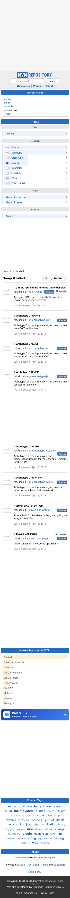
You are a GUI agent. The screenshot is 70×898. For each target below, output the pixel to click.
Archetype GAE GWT (28, 315)
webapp (45, 842)
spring (32, 838)
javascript (33, 824)
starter (48, 838)
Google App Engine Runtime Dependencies (40, 287)
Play (29, 864)
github (50, 820)
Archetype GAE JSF (27, 343)
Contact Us (30, 892)
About (49, 85)
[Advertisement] (35, 35)
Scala (22, 864)
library (61, 824)
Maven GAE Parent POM (29, 505)
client (51, 811)
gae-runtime (35, 291)
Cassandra (59, 864)
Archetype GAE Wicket (29, 477)
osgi (61, 829)
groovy (10, 824)
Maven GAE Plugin (27, 533)
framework (37, 819)
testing (59, 838)
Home (6, 271)
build (9, 811)
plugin (27, 833)
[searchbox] (27, 81)
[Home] (35, 76)
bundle (41, 811)
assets (58, 806)
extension (23, 819)
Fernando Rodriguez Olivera (48, 886)
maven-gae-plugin (39, 538)
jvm (43, 824)
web (35, 842)
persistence (14, 833)
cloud (11, 815)
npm (53, 829)
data (35, 815)
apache (32, 806)
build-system (24, 811)
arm (49, 806)
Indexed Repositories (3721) (35, 650)
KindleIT (8, 102)
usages (61, 291)
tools (24, 842)
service (21, 838)
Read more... (35, 871)
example (11, 820)
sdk (60, 833)
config (20, 815)
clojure (61, 811)
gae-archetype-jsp (39, 376)
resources (41, 833)
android (20, 806)
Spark (36, 864)
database (46, 815)
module (44, 829)
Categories (23, 85)
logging (10, 829)
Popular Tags (35, 800)
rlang (53, 833)
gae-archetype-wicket (41, 481)
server (10, 838)
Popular (37, 85)
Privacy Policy (47, 892)
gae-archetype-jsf (39, 348)
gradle (60, 820)
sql (40, 838)
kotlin (51, 824)
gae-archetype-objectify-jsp (44, 450)
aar (10, 806)
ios (22, 824)
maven (21, 829)
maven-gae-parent (39, 509)
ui (29, 842)
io (17, 824)
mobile (32, 829)
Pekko (44, 864)
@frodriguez (48, 857)
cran (28, 815)
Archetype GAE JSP (27, 372)
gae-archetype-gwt (39, 319)
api (42, 806)
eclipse (58, 815)
